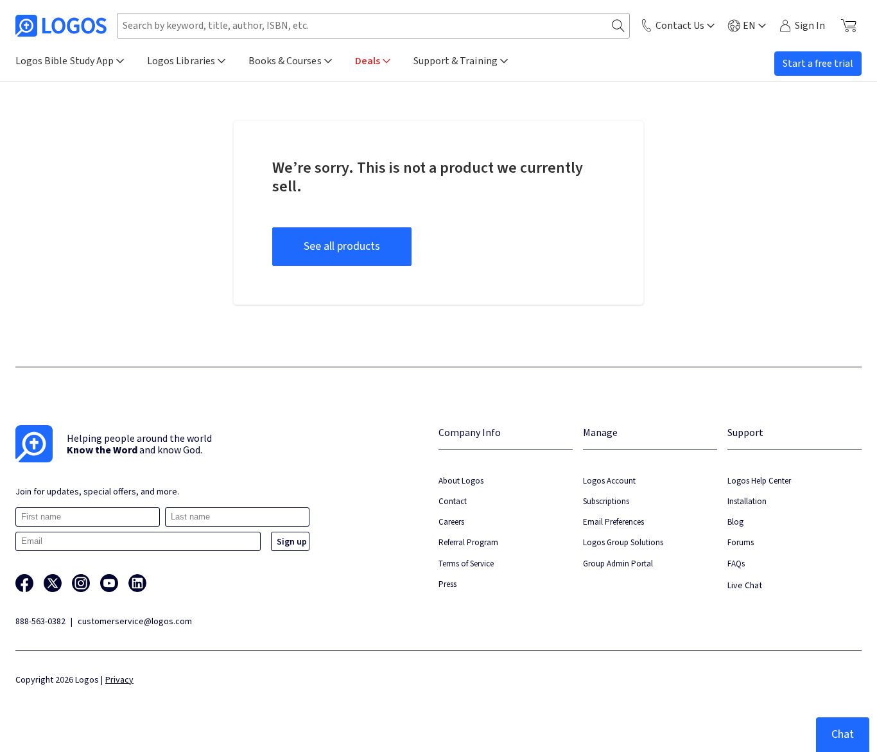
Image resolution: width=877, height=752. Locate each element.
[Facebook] (24, 583)
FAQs (736, 563)
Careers (451, 521)
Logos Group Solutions (623, 542)
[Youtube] (109, 583)
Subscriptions (606, 501)
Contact (452, 501)
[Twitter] (53, 583)
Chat (842, 734)
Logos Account (609, 480)
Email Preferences (613, 521)
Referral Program (468, 542)
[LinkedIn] (137, 583)
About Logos (460, 480)
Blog (735, 521)
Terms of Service (466, 563)
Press (447, 584)
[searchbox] (373, 26)
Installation (747, 501)
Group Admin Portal (618, 563)
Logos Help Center (759, 480)
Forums (740, 542)
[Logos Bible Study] (61, 26)
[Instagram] (81, 583)
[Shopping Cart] (848, 25)
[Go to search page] (618, 26)
